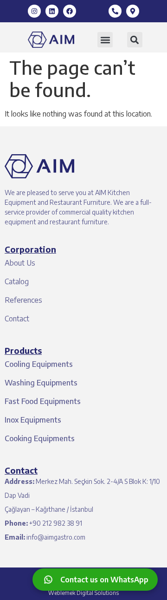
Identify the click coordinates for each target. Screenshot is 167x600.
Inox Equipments (33, 419)
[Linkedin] (51, 11)
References (23, 300)
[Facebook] (69, 11)
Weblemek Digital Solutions (83, 592)
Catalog (17, 281)
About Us (20, 262)
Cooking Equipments (40, 438)
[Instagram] (34, 11)
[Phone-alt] (115, 11)
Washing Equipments (41, 382)
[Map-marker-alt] (132, 11)
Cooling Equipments (39, 364)
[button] (105, 39)
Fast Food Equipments (43, 401)
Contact (17, 318)
